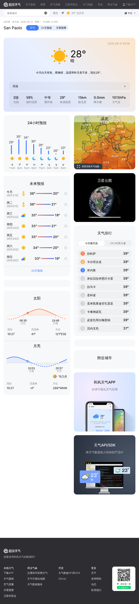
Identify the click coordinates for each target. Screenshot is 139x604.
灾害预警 (61, 27)
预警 (42, 4)
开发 (100, 4)
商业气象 (113, 4)
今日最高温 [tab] (91, 243)
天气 (32, 27)
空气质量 (55, 4)
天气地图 (88, 4)
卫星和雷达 (71, 4)
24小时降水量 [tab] (118, 243)
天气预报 (30, 4)
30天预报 (46, 27)
